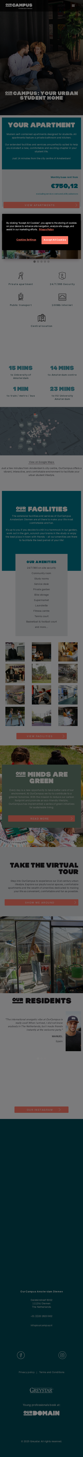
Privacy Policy (46, 229)
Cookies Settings (26, 239)
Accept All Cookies (55, 240)
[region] (41, 232)
